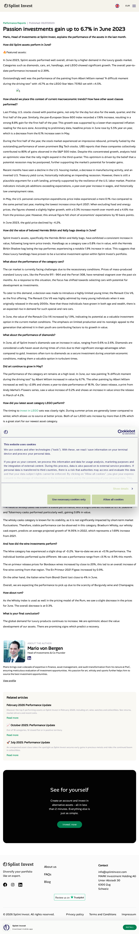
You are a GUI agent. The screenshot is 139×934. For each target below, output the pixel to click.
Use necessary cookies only (69, 499)
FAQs (47, 874)
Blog (47, 882)
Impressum (129, 914)
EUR (127, 5)
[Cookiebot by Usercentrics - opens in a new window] (120, 432)
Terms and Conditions (102, 914)
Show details (120, 488)
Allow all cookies (113, 499)
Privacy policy (75, 914)
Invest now (70, 824)
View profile (9, 680)
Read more (12, 717)
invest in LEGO (29, 410)
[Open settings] (117, 6)
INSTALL (130, 927)
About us (50, 867)
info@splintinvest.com (112, 872)
